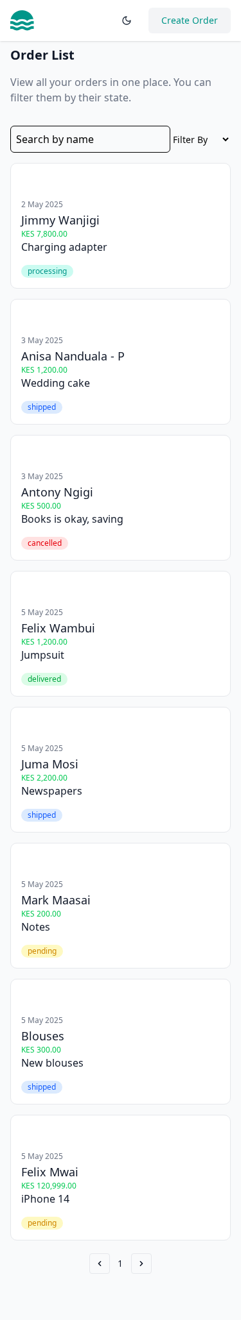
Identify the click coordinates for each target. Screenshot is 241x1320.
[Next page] (141, 1263)
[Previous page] (99, 1263)
